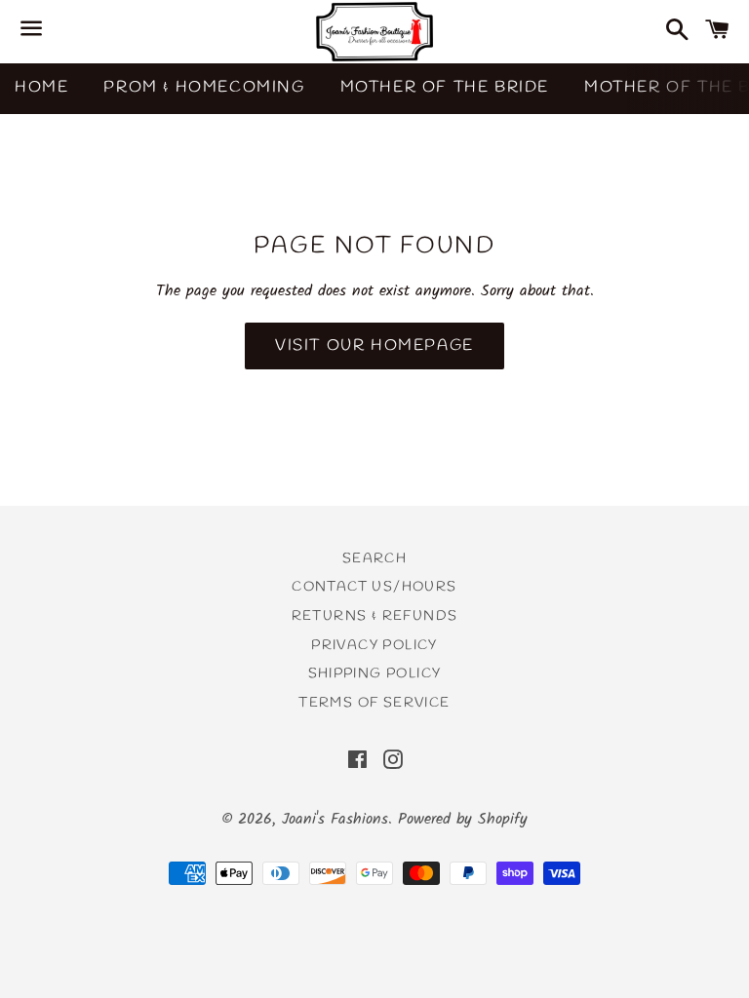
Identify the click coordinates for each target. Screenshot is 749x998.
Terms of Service (374, 703)
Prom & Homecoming (203, 87)
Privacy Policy (374, 645)
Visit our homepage (374, 345)
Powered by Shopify (463, 819)
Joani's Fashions (335, 819)
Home (41, 87)
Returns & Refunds (375, 616)
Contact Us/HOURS (374, 587)
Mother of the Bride (444, 87)
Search (374, 559)
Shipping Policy (375, 674)
